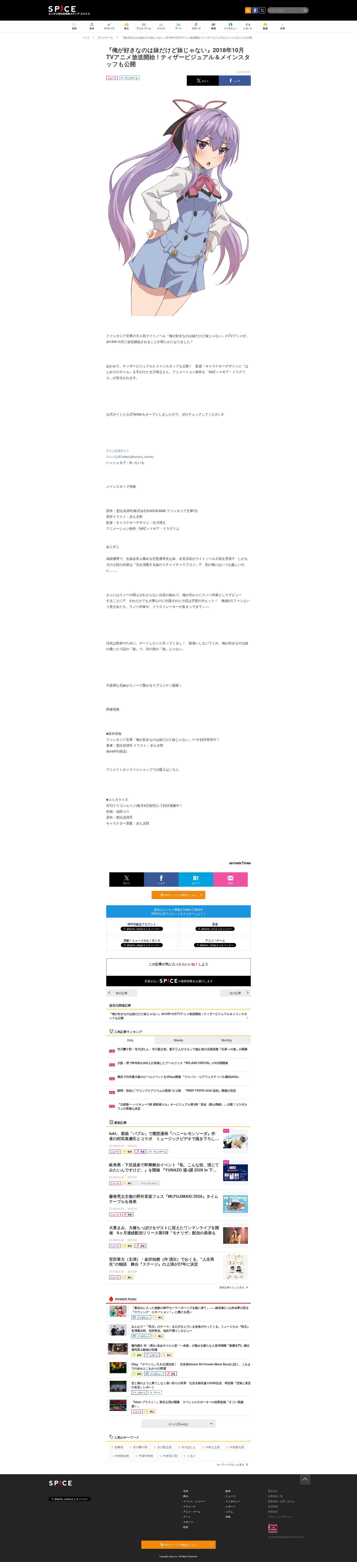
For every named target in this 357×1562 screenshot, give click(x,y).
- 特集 (227, 1516)
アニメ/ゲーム (105, 37)
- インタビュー (232, 1501)
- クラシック (189, 1506)
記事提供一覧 (275, 1496)
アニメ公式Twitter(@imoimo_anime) (130, 456)
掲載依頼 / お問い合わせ (281, 1501)
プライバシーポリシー (280, 1516)
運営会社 (273, 1491)
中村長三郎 (170, 1456)
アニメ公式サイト (117, 450)
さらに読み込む (178, 1424)
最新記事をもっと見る (231, 1287)
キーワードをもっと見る (230, 1464)
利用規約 (273, 1511)
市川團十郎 (140, 1447)
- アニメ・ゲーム (191, 1511)
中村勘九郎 (237, 1447)
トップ (85, 37)
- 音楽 (185, 1491)
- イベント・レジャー (194, 1501)
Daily (130, 1040)
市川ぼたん (188, 1447)
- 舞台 (185, 1496)
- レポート (230, 1506)
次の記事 (235, 993)
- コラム (228, 1511)
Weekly (178, 1040)
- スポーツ (187, 1521)
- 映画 (185, 1527)
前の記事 (121, 993)
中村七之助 (213, 1447)
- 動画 (227, 1491)
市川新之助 (164, 1447)
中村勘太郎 (122, 1456)
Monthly (226, 1040)
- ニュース (230, 1496)
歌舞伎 (119, 1447)
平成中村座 (146, 1456)
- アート (186, 1516)
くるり (191, 1456)
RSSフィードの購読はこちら (180, 895)
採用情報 (273, 1506)
